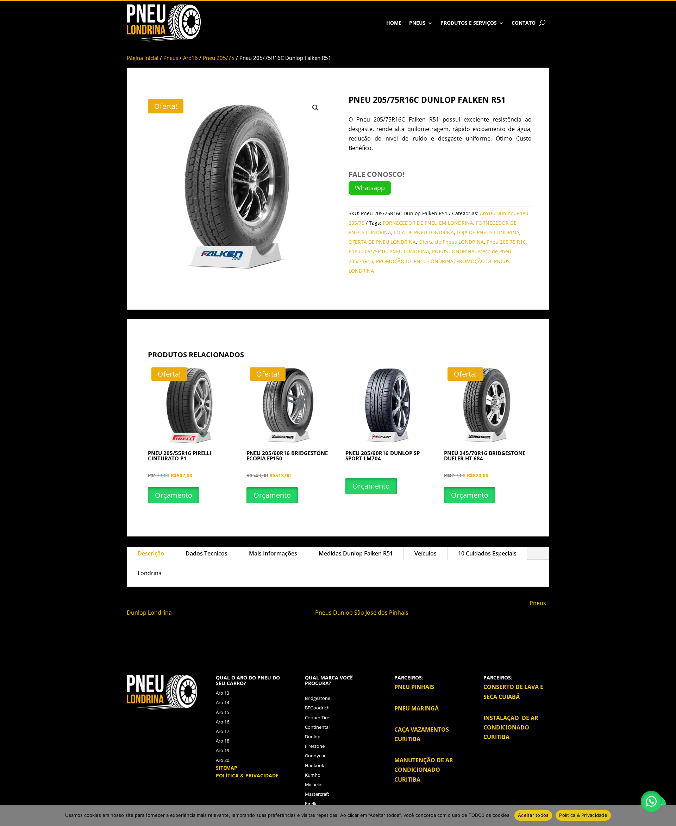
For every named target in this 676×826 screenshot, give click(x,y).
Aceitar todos (533, 815)
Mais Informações (273, 553)
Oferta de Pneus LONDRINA (451, 241)
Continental (317, 727)
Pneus (417, 22)
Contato (524, 22)
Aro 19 (222, 750)
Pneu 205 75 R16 (506, 241)
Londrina (160, 612)
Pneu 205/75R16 (368, 251)
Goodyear (315, 755)
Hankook (314, 765)
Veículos (425, 553)
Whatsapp (370, 188)
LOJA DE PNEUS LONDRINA (488, 232)
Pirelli (310, 803)
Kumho (312, 775)
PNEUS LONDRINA (453, 251)
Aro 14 (222, 702)
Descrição (151, 553)
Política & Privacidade (583, 815)
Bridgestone (317, 698)
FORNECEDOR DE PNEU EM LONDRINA (428, 222)
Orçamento (173, 495)
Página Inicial (142, 57)
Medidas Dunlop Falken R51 (356, 553)
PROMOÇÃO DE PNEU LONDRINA (414, 261)
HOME (393, 22)
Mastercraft (317, 794)
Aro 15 (222, 712)
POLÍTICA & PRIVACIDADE (247, 775)
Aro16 (190, 57)
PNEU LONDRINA (409, 251)
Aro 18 (222, 741)
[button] (315, 107)
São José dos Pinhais (381, 612)
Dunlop (505, 213)
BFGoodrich (317, 707)
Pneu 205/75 (218, 57)
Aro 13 (222, 693)
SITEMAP (226, 767)
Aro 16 (222, 722)
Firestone (315, 746)
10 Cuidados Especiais (487, 553)
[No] (667, 815)
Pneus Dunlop (334, 612)
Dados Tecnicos (206, 553)
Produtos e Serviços (468, 22)
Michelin (314, 784)
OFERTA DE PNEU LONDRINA (382, 241)
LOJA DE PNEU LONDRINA (424, 232)
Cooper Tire (317, 717)
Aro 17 (222, 731)
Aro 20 (222, 760)
